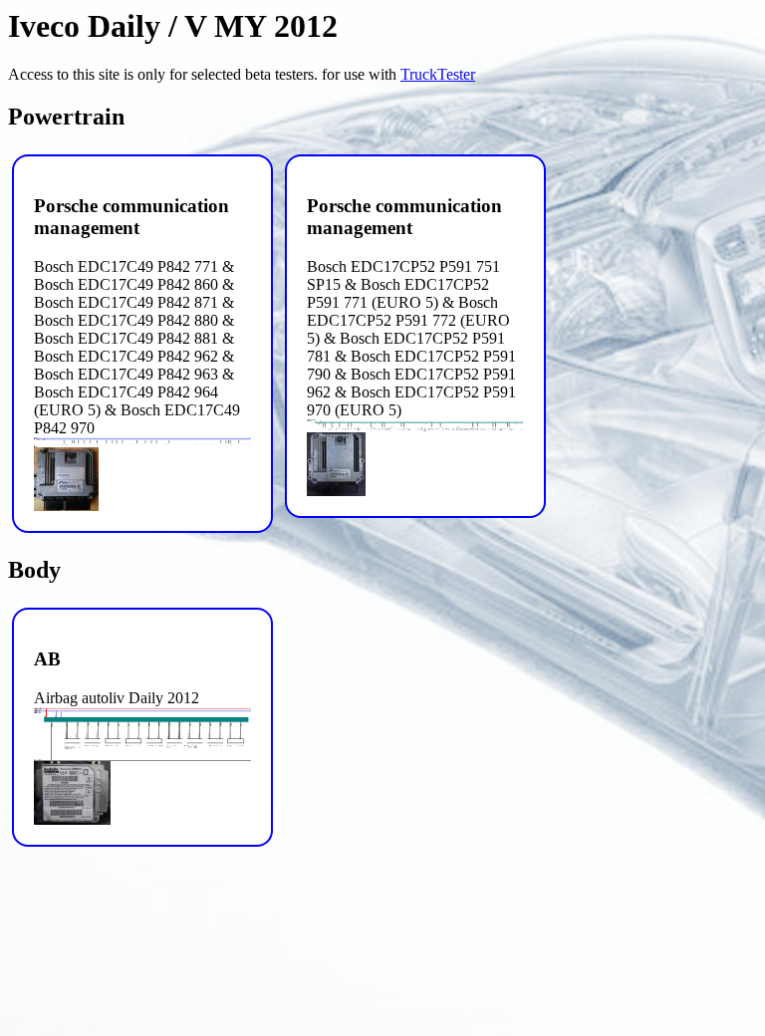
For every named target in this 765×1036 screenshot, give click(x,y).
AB (47, 658)
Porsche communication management (131, 216)
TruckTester (437, 74)
